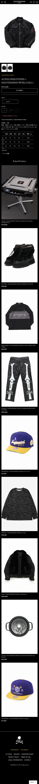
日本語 (31, 782)
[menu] (2, 2)
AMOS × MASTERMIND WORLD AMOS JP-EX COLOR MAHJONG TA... (17, 221)
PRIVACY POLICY (13, 757)
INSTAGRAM (15, 750)
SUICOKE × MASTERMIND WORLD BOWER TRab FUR (17, 284)
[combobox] (33, 782)
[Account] (30, 2)
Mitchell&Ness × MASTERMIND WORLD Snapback (15, 718)
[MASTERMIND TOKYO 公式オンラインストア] (19, 2)
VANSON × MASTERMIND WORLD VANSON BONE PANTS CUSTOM (18, 409)
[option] (19, 33)
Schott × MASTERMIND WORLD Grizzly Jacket (14, 594)
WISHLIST (17, 754)
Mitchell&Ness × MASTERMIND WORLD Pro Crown (15, 471)
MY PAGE (9, 754)
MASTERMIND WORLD (7, 75)
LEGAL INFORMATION (15, 760)
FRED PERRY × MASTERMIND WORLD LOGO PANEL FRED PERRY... (18, 346)
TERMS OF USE (26, 757)
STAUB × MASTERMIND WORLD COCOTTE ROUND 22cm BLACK (18, 656)
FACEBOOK (24, 750)
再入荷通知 (19, 90)
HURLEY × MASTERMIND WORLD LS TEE (13, 533)
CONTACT (27, 760)
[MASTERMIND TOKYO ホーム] (19, 740)
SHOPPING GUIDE (27, 754)
